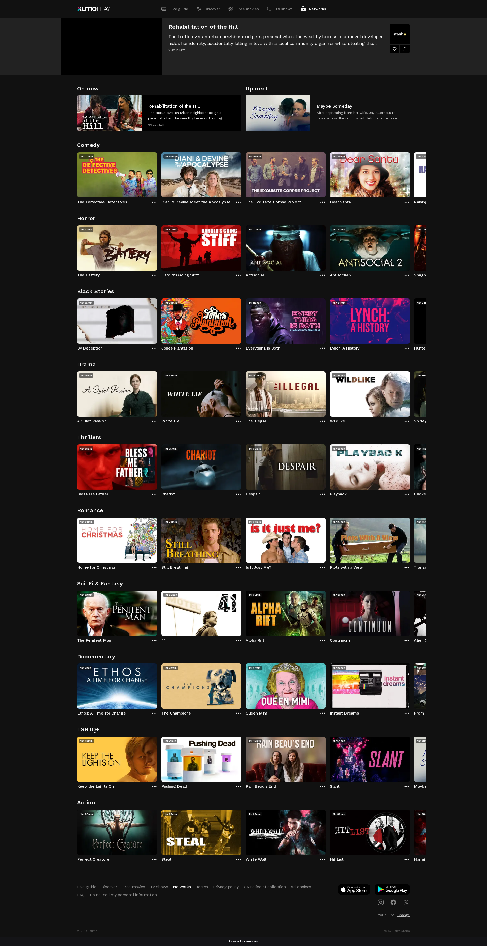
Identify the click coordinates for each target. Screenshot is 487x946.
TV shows (284, 9)
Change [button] (403, 915)
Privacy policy (226, 886)
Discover (212, 9)
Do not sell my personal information (123, 894)
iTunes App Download (354, 890)
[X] (406, 902)
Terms (202, 886)
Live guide (178, 9)
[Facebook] (393, 902)
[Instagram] (381, 902)
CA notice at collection (265, 886)
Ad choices (301, 886)
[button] (159, 113)
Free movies (247, 9)
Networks (317, 9)
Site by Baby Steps (395, 931)
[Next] (410, 174)
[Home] (93, 9)
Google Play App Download (392, 890)
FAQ (81, 894)
